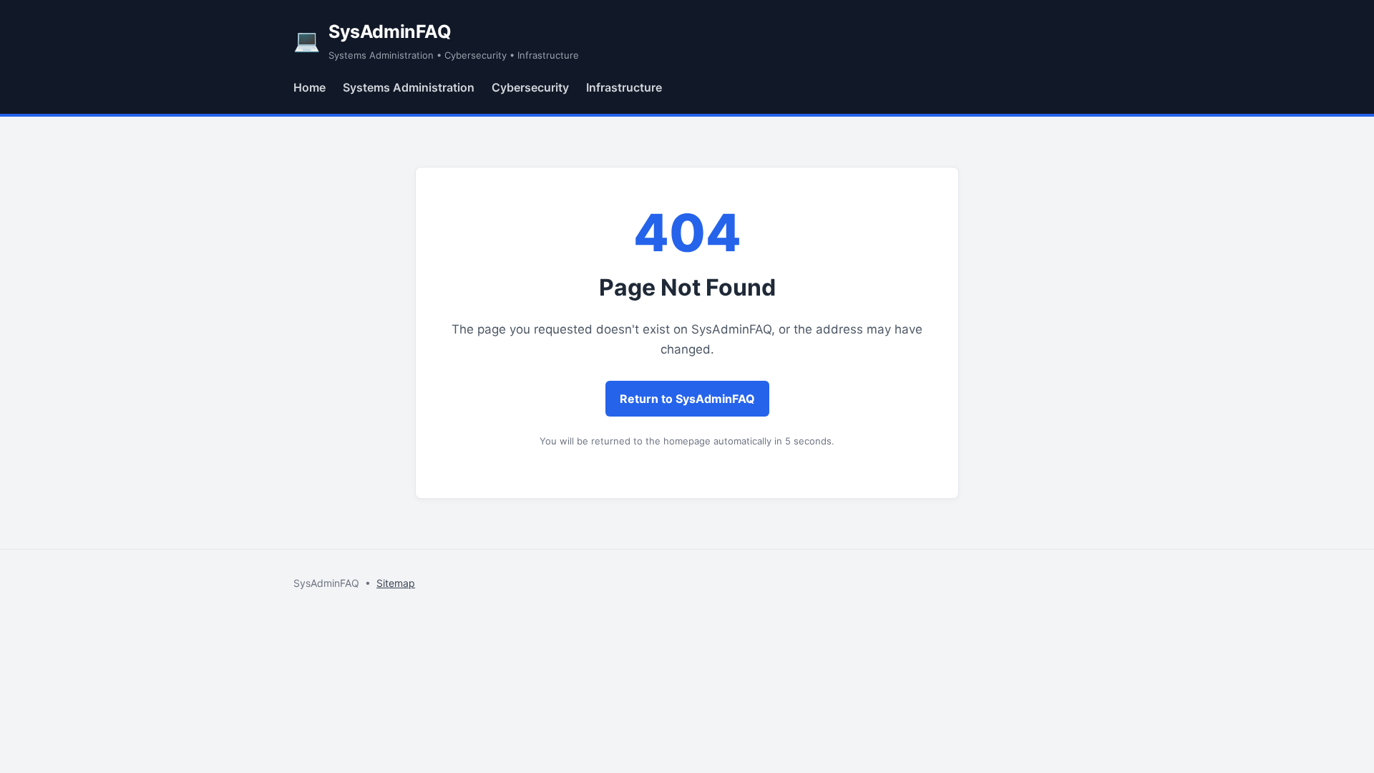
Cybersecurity (530, 87)
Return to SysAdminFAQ (687, 399)
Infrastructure (624, 87)
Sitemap (395, 583)
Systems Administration (408, 87)
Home (309, 87)
